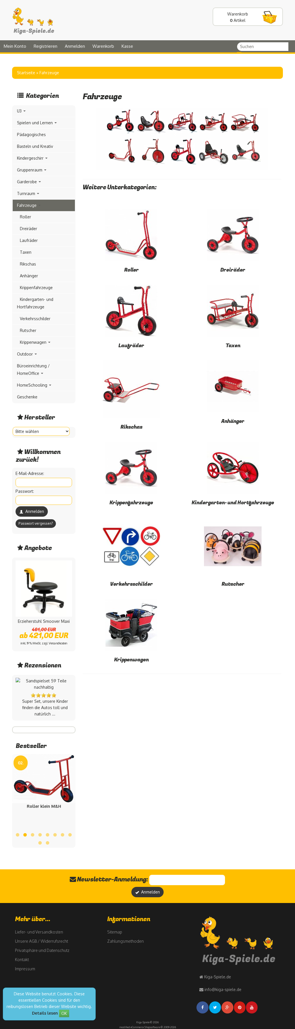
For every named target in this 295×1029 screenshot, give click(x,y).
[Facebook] (202, 1007)
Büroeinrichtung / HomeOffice (33, 369)
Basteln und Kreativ (35, 146)
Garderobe (27, 181)
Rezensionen (42, 665)
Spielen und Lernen (35, 122)
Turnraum (26, 193)
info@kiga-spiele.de (223, 989)
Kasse (127, 46)
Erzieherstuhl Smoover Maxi (44, 621)
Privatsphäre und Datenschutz (42, 950)
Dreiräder (232, 270)
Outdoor (25, 354)
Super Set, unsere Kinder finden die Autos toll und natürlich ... (45, 707)
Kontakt (22, 959)
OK (64, 1013)
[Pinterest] (240, 1007)
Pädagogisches (31, 134)
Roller (131, 270)
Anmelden (75, 46)
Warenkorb (103, 46)
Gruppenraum (30, 169)
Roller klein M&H (44, 806)
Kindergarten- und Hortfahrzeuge (233, 503)
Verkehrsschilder (131, 584)
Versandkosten (58, 643)
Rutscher (233, 584)
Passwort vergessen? (35, 523)
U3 (20, 110)
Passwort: (25, 491)
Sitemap (114, 931)
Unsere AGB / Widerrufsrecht (41, 941)
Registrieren (45, 46)
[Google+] (228, 1007)
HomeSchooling (32, 385)
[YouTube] (252, 1007)
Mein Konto (15, 46)
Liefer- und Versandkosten (39, 931)
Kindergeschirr (31, 158)
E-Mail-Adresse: (30, 473)
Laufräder (131, 346)
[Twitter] (215, 1007)
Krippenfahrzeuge (131, 503)
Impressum (25, 968)
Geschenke (27, 396)
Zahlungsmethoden (125, 941)
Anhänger (232, 421)
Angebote (38, 548)
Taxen (233, 346)
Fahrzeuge (27, 205)
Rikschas (131, 427)
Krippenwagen (131, 660)
